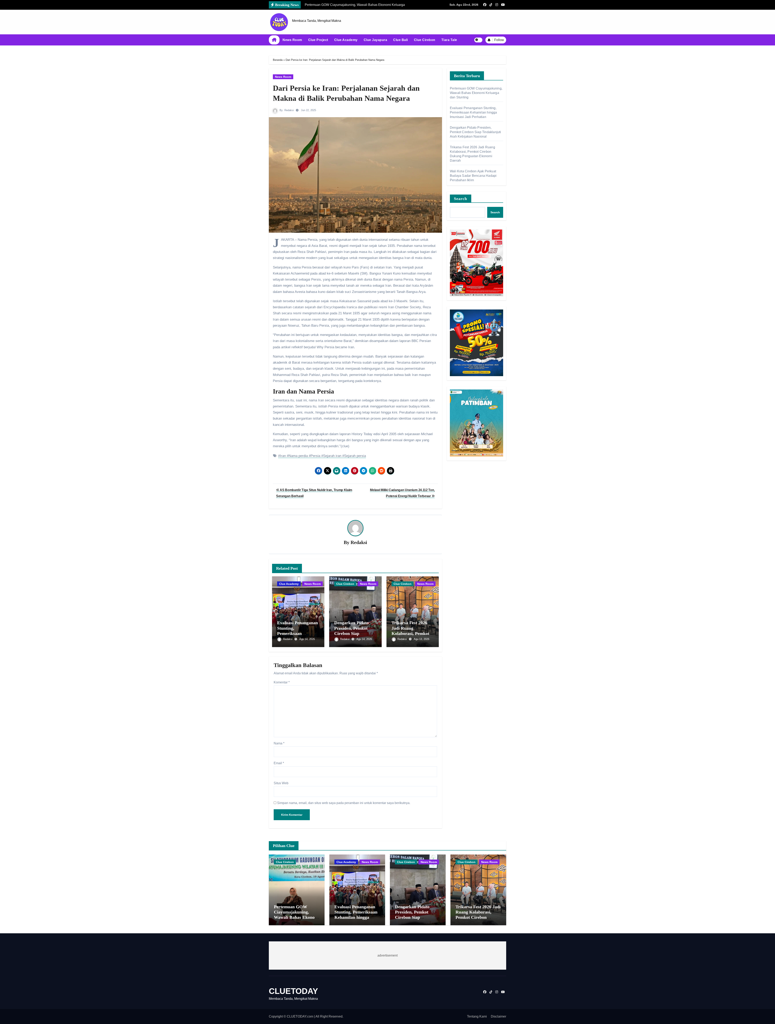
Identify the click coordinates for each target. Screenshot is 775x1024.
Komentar (282, 682)
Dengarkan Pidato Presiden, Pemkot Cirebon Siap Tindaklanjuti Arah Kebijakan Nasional (353, 633)
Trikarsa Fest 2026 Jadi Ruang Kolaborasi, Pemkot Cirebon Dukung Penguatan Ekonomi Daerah (478, 917)
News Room (292, 40)
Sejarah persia (355, 456)
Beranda (278, 59)
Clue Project (318, 40)
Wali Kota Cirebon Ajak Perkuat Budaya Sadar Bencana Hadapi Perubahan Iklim (473, 175)
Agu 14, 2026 (307, 639)
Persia (315, 456)
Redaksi (289, 110)
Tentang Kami (477, 1016)
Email (279, 763)
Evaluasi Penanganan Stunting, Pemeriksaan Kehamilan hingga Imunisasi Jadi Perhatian (473, 112)
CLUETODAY (293, 991)
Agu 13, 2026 (421, 639)
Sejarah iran (332, 456)
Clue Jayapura (375, 40)
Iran (283, 456)
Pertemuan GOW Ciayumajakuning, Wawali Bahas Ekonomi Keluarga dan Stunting (476, 93)
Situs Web (281, 783)
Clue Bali (400, 40)
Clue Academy (346, 40)
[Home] (274, 40)
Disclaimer (498, 1016)
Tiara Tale (449, 40)
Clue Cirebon (424, 40)
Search (460, 198)
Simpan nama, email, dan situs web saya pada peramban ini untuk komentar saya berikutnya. (343, 803)
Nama (279, 743)
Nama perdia (298, 456)
